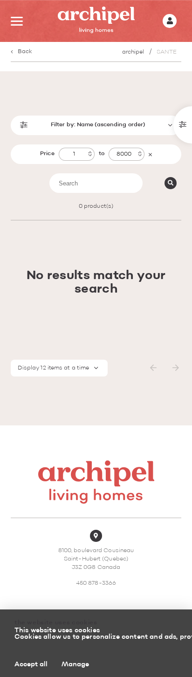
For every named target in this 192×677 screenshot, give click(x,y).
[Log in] (170, 21)
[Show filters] (182, 125)
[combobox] (59, 368)
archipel (133, 52)
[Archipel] (96, 21)
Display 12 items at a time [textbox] (53, 368)
